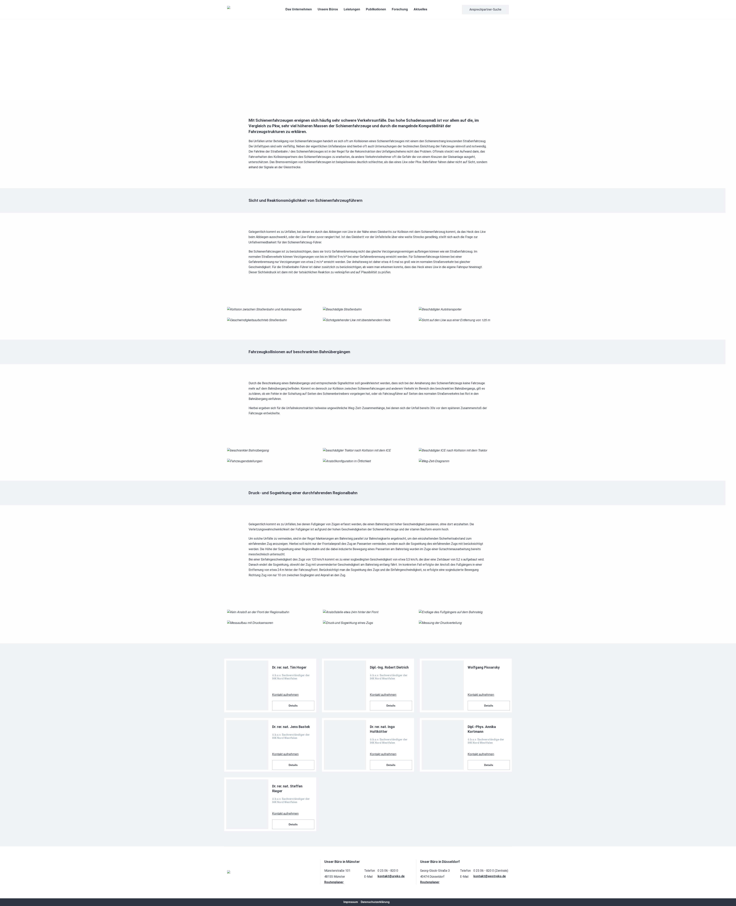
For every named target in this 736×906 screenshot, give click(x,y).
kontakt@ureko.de (391, 876)
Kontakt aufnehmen (285, 694)
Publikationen (376, 9)
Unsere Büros (328, 9)
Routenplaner (334, 882)
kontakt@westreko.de (489, 876)
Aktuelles (420, 9)
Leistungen (352, 9)
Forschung (400, 9)
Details (293, 705)
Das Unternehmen (298, 9)
